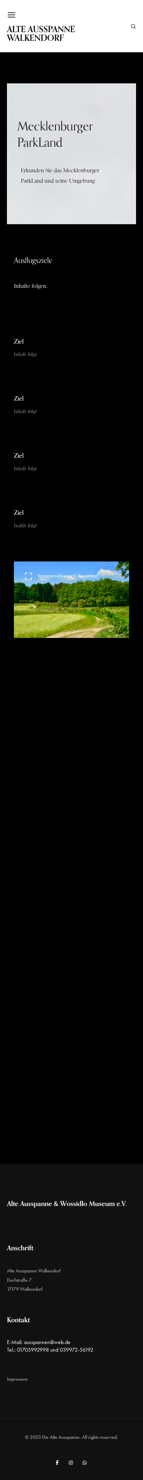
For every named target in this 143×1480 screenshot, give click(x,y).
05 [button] (105, 1106)
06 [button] (63, 1124)
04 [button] (88, 1106)
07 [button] (80, 1124)
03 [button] (71, 1106)
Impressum (17, 1379)
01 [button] (38, 1106)
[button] (19, 1116)
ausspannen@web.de (47, 1342)
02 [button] (55, 1106)
